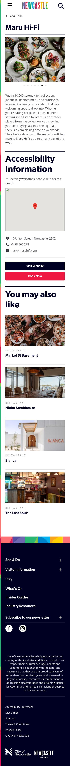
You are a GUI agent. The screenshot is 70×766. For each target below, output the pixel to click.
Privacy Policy (13, 730)
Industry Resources (21, 606)
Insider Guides (17, 597)
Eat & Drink (15, 16)
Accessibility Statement (19, 707)
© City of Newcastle (17, 735)
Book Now (35, 276)
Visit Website (35, 266)
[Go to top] (62, 758)
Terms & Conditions (17, 724)
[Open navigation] (10, 5)
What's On (14, 589)
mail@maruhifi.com (24, 250)
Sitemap (10, 718)
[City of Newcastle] (18, 752)
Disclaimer (11, 712)
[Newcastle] (44, 754)
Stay (8, 579)
